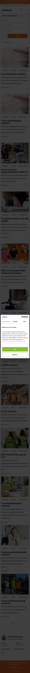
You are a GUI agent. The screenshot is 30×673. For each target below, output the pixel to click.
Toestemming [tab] (5, 321)
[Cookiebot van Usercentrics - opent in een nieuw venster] (21, 317)
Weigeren (15, 354)
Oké (15, 349)
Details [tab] (15, 321)
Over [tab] (24, 321)
